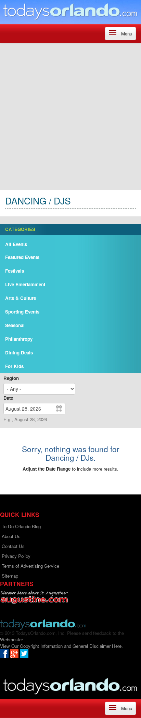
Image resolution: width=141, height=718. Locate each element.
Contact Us (13, 546)
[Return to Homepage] (43, 624)
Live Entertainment (25, 284)
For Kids (14, 366)
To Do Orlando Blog (21, 526)
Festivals (14, 271)
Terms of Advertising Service (30, 566)
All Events (16, 244)
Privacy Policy (16, 556)
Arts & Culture (20, 298)
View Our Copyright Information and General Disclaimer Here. (61, 646)
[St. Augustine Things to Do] (34, 597)
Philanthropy (19, 339)
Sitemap (10, 575)
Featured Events (22, 257)
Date (8, 398)
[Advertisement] (70, 116)
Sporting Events (22, 311)
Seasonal (15, 325)
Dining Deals (19, 352)
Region (11, 378)
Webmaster (11, 639)
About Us (11, 536)
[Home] (70, 11)
